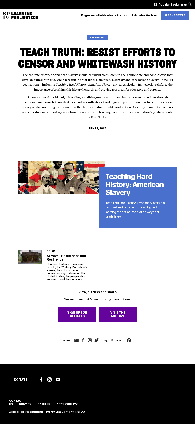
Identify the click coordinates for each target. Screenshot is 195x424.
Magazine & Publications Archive (104, 15)
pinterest (129, 340)
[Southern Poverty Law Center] (6, 15)
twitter (97, 340)
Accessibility (67, 404)
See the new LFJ (175, 15)
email (76, 340)
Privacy (25, 404)
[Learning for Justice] (24, 15)
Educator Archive (144, 15)
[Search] (190, 4)
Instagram (90, 340)
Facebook (41, 379)
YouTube (58, 379)
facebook (83, 340)
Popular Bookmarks (173, 4)
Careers (43, 404)
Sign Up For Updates (77, 314)
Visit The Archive (117, 314)
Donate (20, 379)
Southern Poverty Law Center (50, 412)
